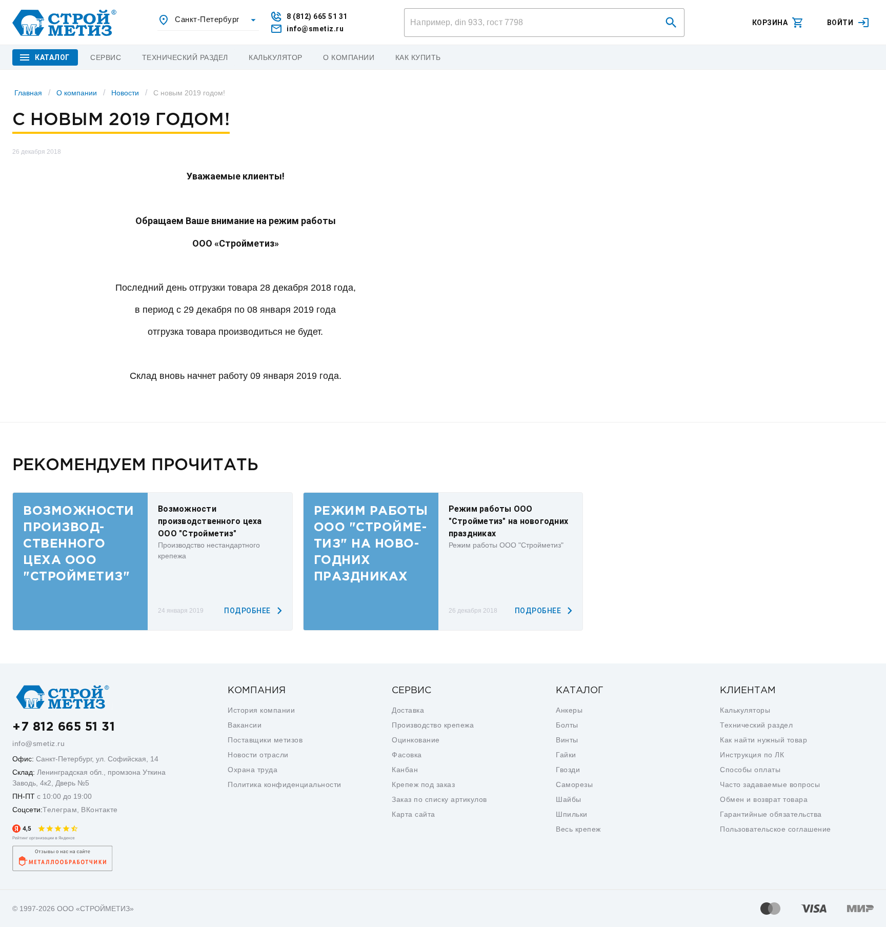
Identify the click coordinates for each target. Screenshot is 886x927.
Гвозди (568, 769)
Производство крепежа (433, 725)
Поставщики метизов (265, 740)
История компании (261, 710)
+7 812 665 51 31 (63, 727)
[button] (671, 22)
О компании (76, 93)
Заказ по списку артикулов (439, 799)
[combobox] (208, 20)
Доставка (408, 710)
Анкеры (569, 710)
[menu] (106, 57)
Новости (125, 93)
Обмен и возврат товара (764, 799)
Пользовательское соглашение (775, 829)
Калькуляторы (745, 710)
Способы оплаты (750, 769)
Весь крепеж (578, 829)
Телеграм (60, 809)
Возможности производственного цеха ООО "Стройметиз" (210, 521)
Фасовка (407, 755)
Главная (28, 93)
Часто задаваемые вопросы (770, 784)
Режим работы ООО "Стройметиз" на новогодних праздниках (509, 521)
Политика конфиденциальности (284, 784)
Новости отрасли (258, 755)
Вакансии (244, 725)
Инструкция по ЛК (752, 755)
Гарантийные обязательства (771, 814)
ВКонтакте (99, 809)
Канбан (405, 769)
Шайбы (568, 799)
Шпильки (572, 814)
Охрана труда (252, 769)
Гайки (566, 755)
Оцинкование (416, 740)
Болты (567, 725)
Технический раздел (756, 725)
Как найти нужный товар (763, 740)
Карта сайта (413, 814)
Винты (567, 740)
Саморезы (574, 784)
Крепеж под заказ (423, 784)
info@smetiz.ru (38, 743)
